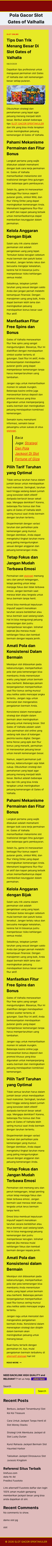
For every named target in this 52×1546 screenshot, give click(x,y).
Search (7, 1386)
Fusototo (24, 1487)
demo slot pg (10, 1520)
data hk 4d (9, 1476)
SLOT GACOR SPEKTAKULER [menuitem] (27, 123)
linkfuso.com (10, 1473)
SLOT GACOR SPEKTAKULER (31, 1541)
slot (5, 1527)
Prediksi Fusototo (13, 1480)
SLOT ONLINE (13, 34)
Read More (14, 1362)
